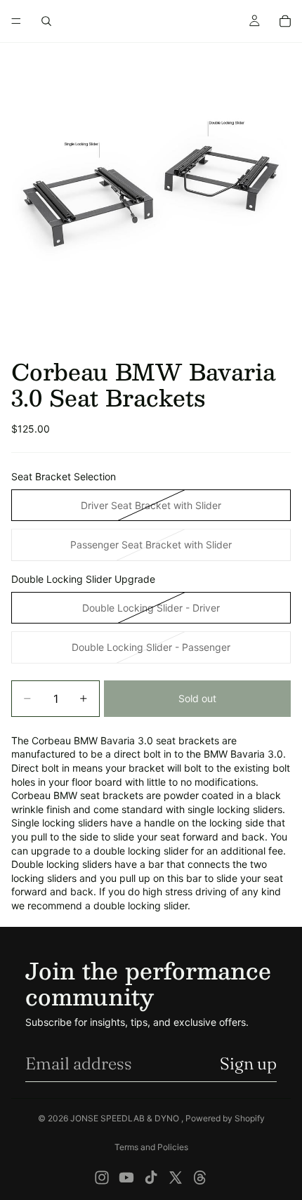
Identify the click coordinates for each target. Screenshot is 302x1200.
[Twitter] (175, 1177)
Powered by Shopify (225, 1118)
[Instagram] (101, 1177)
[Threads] (200, 1177)
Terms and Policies (151, 1147)
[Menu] (16, 21)
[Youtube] (126, 1177)
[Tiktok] (151, 1177)
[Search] (46, 21)
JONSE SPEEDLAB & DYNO (125, 1118)
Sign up (248, 1063)
